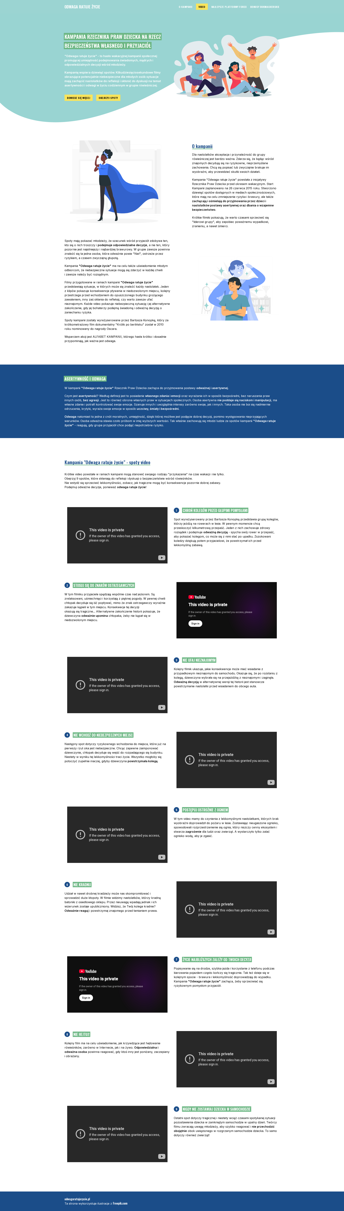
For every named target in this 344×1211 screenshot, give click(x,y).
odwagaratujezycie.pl (77, 1199)
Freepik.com (120, 1203)
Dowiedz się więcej (78, 98)
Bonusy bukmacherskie (265, 7)
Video (202, 7)
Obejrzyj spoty (108, 98)
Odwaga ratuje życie (82, 6)
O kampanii (185, 7)
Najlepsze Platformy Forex (229, 7)
